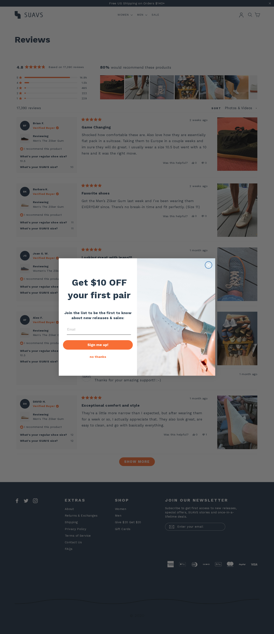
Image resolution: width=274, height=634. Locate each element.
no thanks (98, 357)
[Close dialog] (208, 265)
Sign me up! (97, 345)
